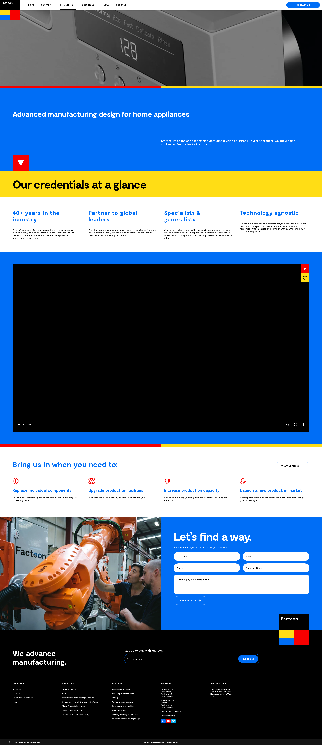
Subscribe (248, 659)
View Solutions (290, 466)
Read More (21, 163)
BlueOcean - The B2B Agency (166, 742)
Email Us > (170, 715)
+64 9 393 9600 (175, 711)
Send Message (188, 600)
